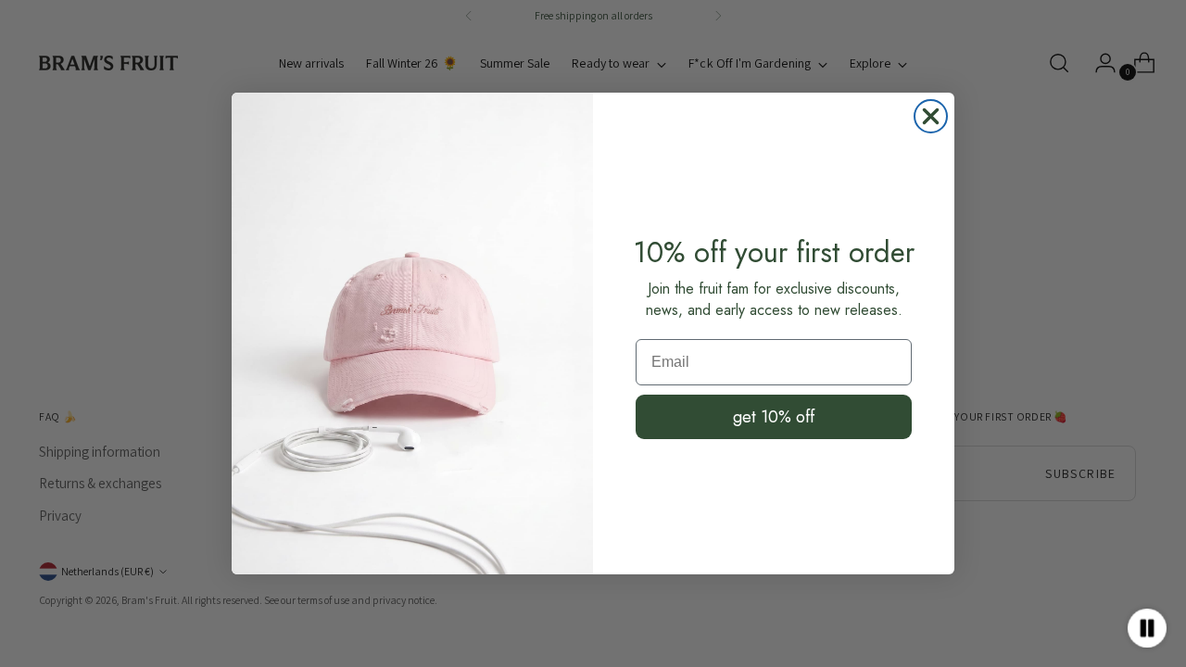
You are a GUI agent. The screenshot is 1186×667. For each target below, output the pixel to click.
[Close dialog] (931, 116)
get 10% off (773, 417)
